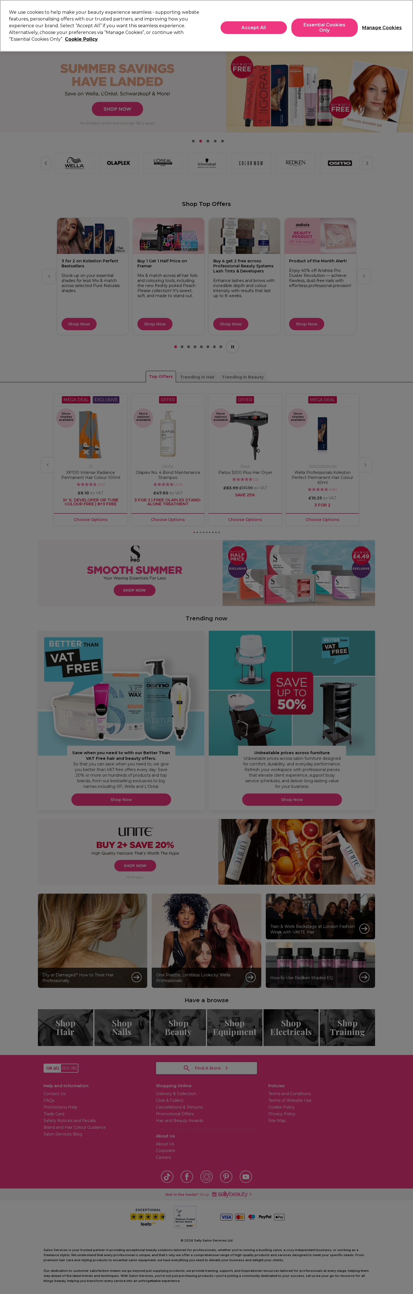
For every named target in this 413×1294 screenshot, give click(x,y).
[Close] (404, 25)
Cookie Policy (81, 39)
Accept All (253, 27)
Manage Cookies (379, 27)
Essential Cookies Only (324, 27)
